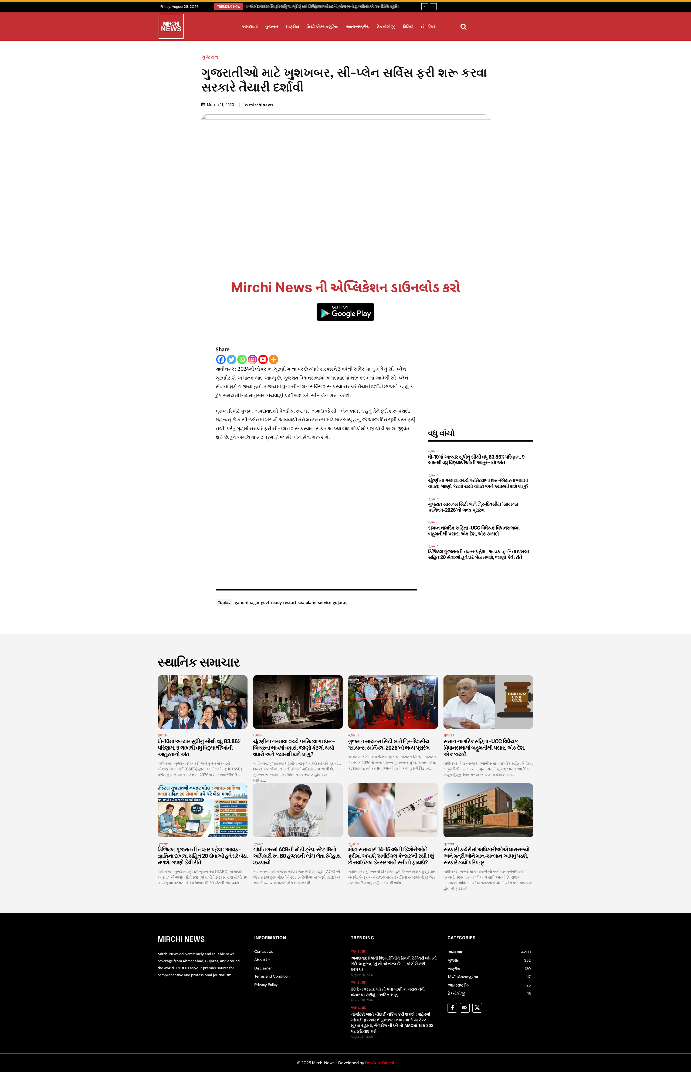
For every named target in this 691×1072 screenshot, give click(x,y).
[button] (463, 27)
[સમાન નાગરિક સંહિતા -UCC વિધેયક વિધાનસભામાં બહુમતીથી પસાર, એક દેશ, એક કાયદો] (488, 702)
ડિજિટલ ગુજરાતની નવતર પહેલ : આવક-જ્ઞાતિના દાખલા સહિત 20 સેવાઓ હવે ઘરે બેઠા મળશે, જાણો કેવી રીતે (203, 856)
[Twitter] (231, 359)
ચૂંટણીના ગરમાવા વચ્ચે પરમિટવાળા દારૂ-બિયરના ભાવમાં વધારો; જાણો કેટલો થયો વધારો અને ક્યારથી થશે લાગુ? (294, 748)
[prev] (424, 6)
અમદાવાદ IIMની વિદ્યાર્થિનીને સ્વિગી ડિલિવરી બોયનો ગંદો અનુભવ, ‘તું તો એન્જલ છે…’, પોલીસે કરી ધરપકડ (394, 964)
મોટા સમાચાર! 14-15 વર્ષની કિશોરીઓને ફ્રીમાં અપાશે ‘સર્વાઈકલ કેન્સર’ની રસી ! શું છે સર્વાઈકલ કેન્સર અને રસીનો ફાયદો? (391, 856)
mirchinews (261, 105)
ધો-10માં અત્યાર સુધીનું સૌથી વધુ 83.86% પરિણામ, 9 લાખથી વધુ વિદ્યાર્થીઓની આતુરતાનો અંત (199, 748)
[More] (273, 359)
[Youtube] (263, 359)
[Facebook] (221, 359)
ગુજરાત (209, 57)
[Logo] (171, 27)
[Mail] (465, 1008)
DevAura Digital (379, 1063)
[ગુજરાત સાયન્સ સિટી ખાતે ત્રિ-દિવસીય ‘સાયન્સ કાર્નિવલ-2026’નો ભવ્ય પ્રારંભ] (393, 702)
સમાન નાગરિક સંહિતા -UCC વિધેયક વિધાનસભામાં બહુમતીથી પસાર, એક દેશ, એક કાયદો (484, 748)
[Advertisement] (317, 514)
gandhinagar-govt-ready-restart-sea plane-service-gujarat (291, 602)
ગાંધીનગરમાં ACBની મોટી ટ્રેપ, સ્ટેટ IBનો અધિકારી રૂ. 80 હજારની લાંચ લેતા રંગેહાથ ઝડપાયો (296, 856)
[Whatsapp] (242, 359)
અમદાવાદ (358, 951)
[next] (433, 6)
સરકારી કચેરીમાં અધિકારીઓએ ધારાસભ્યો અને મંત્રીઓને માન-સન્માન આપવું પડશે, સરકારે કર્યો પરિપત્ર (486, 856)
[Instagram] (252, 359)
